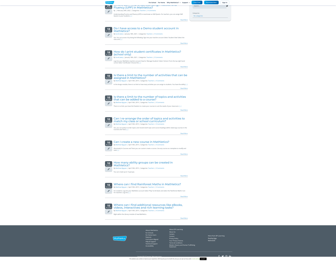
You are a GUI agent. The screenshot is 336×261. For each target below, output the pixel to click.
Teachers (143, 10)
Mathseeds (211, 240)
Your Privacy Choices (176, 241)
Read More (184, 20)
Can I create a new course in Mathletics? (141, 142)
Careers (171, 234)
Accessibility (150, 246)
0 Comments (152, 10)
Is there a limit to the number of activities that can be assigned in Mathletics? (150, 76)
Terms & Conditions (175, 243)
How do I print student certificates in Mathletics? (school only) (147, 53)
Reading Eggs (212, 238)
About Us (172, 232)
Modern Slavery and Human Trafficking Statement (182, 246)
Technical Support (152, 244)
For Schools (149, 233)
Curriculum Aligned (152, 239)
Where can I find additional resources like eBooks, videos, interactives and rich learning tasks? (148, 206)
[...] (131, 16)
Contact (171, 236)
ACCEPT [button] (203, 259)
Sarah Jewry (119, 34)
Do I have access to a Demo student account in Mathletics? (146, 30)
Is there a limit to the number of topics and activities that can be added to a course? (150, 98)
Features (148, 237)
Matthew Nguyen (121, 81)
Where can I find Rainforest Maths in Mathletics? (147, 184)
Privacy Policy (173, 238)
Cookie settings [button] (196, 259)
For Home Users (151, 235)
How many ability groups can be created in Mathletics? (143, 164)
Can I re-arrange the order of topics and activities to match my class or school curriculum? (149, 120)
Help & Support (151, 241)
